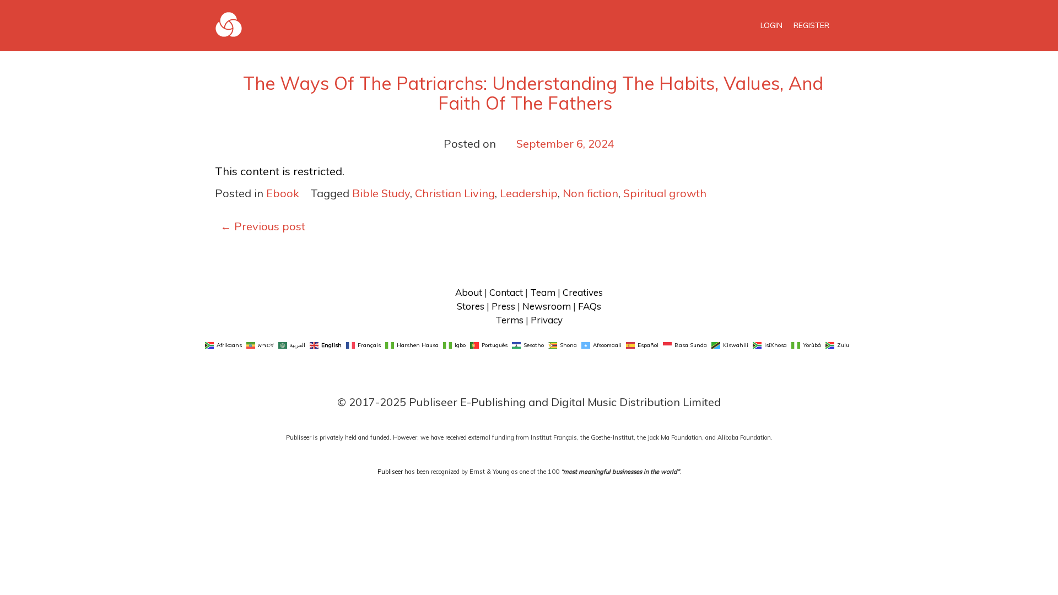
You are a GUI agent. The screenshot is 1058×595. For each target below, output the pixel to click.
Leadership (529, 193)
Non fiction (590, 193)
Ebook (282, 193)
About (468, 292)
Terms (509, 320)
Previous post (262, 226)
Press (503, 306)
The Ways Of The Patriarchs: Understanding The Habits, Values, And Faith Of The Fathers (533, 93)
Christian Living (455, 193)
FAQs (589, 306)
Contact (506, 292)
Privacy (547, 320)
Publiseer (390, 471)
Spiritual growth (664, 193)
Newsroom (546, 306)
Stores (470, 306)
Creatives (583, 292)
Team (542, 292)
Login (771, 25)
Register (811, 25)
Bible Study (381, 193)
